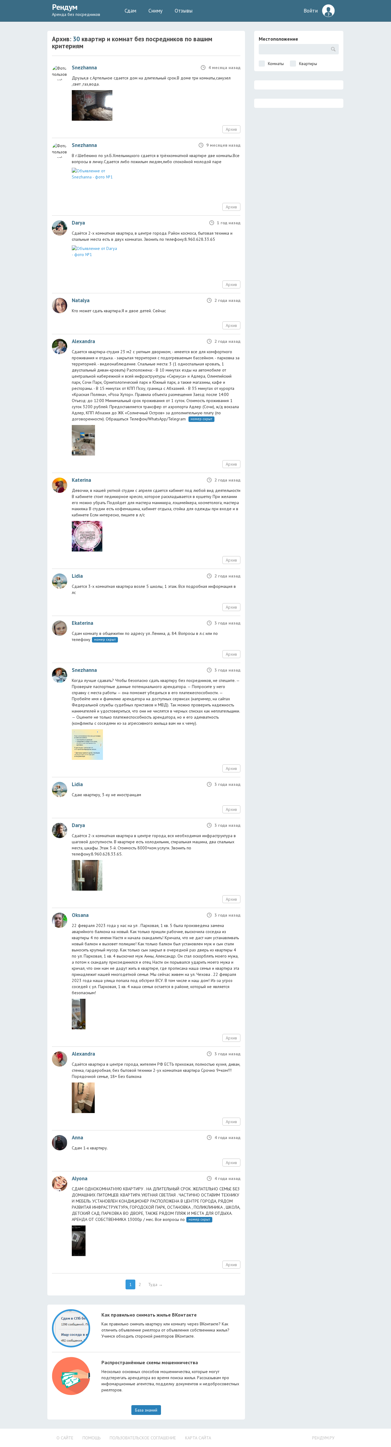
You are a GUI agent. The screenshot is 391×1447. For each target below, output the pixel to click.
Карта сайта (198, 1438)
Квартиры (308, 63)
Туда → (155, 1284)
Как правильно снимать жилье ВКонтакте (149, 1315)
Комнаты (276, 63)
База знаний (146, 1410)
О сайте (65, 1438)
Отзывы (183, 10)
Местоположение (278, 39)
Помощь (91, 1438)
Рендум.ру (323, 1438)
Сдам (130, 10)
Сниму (155, 10)
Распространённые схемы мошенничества (149, 1362)
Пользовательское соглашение (143, 1438)
